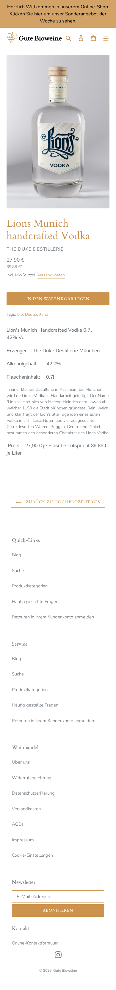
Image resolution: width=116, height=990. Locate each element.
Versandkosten (51, 275)
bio (20, 314)
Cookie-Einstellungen (32, 855)
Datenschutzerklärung (33, 793)
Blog (16, 555)
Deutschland (36, 314)
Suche (18, 570)
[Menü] (106, 38)
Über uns (21, 762)
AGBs (17, 824)
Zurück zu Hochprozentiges (62, 502)
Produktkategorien (30, 586)
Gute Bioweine (65, 970)
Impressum (23, 840)
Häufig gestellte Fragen (35, 602)
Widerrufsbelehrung (31, 778)
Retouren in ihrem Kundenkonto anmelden (53, 617)
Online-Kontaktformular (35, 943)
